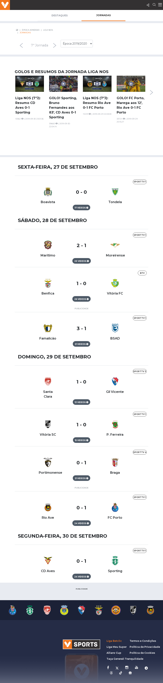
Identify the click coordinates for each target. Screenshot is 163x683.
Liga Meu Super (117, 646)
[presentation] (21, 45)
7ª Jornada (39, 45)
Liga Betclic (114, 640)
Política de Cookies (142, 652)
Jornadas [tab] (103, 15)
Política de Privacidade (145, 646)
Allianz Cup (114, 652)
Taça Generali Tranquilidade (125, 658)
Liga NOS (48, 30)
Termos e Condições (143, 640)
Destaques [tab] (59, 15)
